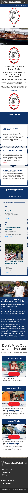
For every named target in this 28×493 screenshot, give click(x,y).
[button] (24, 2)
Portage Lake (9, 211)
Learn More (14, 90)
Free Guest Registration (12, 410)
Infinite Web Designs (17, 490)
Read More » (5, 143)
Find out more (8, 218)
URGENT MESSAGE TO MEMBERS (13, 151)
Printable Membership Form (12, 170)
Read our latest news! (14, 121)
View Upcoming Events (14, 196)
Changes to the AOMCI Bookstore (10, 129)
